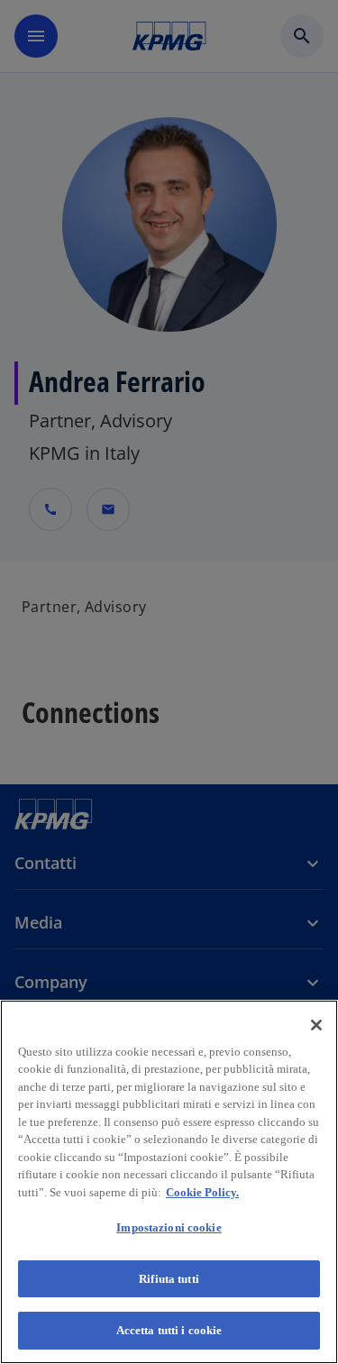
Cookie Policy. (202, 1192)
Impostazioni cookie (168, 1227)
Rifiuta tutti (169, 1279)
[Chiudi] (316, 1025)
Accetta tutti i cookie (169, 1330)
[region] (169, 1182)
